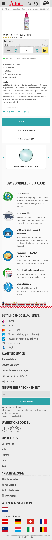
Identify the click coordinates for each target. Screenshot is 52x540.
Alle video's (10, 484)
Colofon (5, 454)
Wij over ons (8, 443)
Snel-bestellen (9, 359)
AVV (4, 460)
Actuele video (11, 479)
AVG (4, 465)
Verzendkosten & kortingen (15, 370)
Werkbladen (11, 495)
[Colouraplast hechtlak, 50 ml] (26, 21)
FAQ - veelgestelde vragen (14, 375)
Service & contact (10, 364)
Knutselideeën (12, 490)
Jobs (4, 449)
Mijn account (8, 381)
